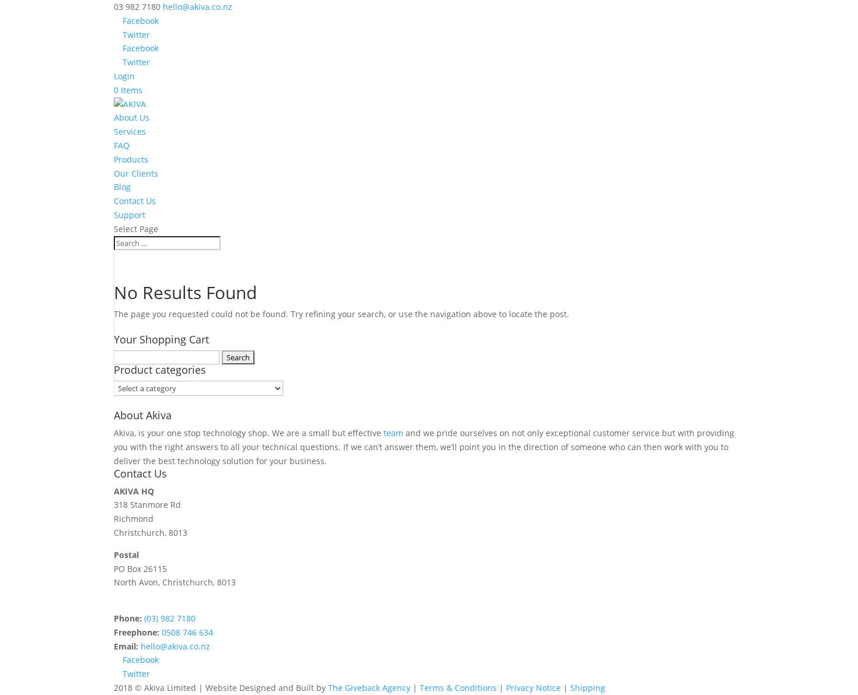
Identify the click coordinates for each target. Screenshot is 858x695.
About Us (131, 117)
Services (130, 131)
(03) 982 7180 (170, 618)
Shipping (587, 687)
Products (131, 159)
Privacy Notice (533, 687)
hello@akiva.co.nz (175, 646)
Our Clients (136, 173)
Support (129, 214)
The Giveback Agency (369, 687)
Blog (122, 186)
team (393, 432)
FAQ (122, 145)
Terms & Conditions (459, 687)
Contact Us (135, 200)
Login (124, 76)
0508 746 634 (187, 632)
